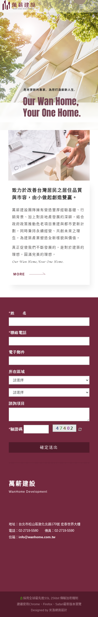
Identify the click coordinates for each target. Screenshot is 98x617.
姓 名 (19, 313)
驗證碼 (17, 429)
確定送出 (49, 447)
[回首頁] (19, 5)
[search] (71, 7)
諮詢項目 (17, 403)
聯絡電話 (19, 332)
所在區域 (17, 371)
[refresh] (80, 429)
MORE (19, 274)
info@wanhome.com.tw (37, 537)
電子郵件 (17, 352)
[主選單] (82, 6)
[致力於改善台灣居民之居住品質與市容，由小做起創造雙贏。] (48, 155)
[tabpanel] (49, 65)
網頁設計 (61, 610)
